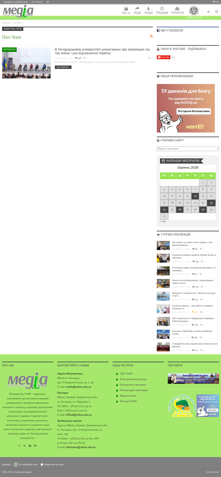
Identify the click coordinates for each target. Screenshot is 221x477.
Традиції (162, 13)
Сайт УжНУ (126, 374)
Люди (148, 13)
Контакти (38, 2)
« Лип (163, 221)
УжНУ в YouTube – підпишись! (183, 49)
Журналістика (128, 396)
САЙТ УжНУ (194, 18)
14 (195, 196)
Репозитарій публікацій (134, 390)
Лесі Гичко (214, 472)
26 (179, 210)
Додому (6, 464)
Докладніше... (63, 67)
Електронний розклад (133, 379)
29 (202, 210)
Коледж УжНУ (128, 401)
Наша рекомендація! (176, 76)
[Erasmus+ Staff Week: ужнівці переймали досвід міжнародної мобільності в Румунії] (163, 334)
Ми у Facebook (171, 30)
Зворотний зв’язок (53, 464)
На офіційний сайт (28, 464)
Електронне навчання (133, 385)
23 (211, 203)
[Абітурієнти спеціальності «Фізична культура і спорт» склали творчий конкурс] (163, 296)
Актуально (9, 49)
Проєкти (177, 13)
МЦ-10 (126, 13)
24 (164, 210)
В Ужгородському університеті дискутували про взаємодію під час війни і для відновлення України (102, 51)
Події (137, 13)
